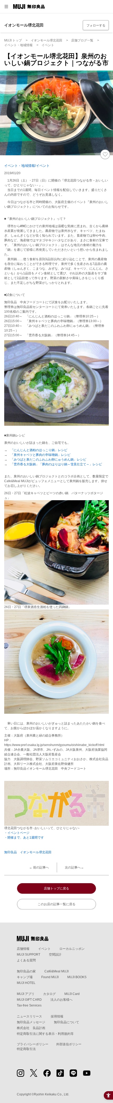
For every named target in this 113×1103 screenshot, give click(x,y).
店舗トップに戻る (56, 888)
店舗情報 (23, 949)
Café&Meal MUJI (56, 971)
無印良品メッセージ (31, 1022)
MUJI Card (72, 994)
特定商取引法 (26, 1049)
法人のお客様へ (61, 999)
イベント (44, 949)
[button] (6, 6)
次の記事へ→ (74, 867)
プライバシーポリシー (32, 1044)
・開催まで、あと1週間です (24, 837)
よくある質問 (26, 960)
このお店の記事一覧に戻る (56, 904)
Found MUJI (50, 977)
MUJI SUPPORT (28, 954)
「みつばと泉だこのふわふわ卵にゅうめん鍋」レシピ (48, 459)
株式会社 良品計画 (31, 1028)
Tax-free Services (29, 1005)
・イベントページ (16, 833)
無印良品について (66, 1022)
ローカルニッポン (72, 949)
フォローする (95, 25)
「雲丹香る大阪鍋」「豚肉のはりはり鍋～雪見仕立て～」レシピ (54, 464)
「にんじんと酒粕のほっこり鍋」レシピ (39, 450)
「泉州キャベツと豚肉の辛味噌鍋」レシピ (40, 455)
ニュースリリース (29, 1016)
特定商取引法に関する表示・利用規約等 (45, 1034)
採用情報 (57, 1016)
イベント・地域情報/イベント (27, 166)
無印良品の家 (26, 971)
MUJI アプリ (25, 994)
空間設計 (55, 954)
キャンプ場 (25, 977)
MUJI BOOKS (76, 977)
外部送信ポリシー (68, 1044)
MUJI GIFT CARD (29, 999)
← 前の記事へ (39, 867)
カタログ (49, 994)
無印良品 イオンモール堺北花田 (28, 852)
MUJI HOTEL (26, 983)
